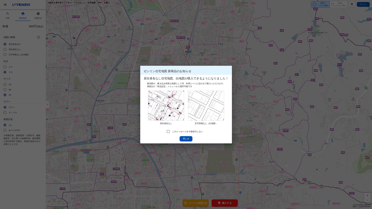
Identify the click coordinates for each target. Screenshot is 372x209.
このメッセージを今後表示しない (187, 131)
